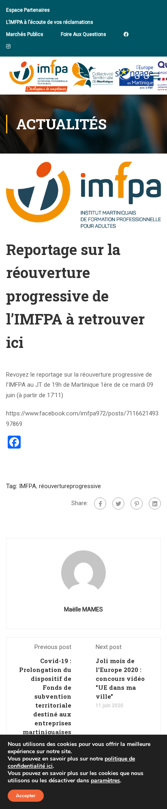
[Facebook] (100, 503)
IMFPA (27, 486)
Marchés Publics (24, 34)
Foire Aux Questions (83, 34)
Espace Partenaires (28, 10)
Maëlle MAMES (83, 609)
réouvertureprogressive (70, 486)
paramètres (105, 780)
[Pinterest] (137, 503)
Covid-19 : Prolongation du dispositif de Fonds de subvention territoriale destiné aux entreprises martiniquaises (45, 696)
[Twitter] (118, 503)
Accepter (26, 795)
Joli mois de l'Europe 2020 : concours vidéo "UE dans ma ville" (120, 678)
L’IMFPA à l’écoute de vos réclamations (49, 22)
